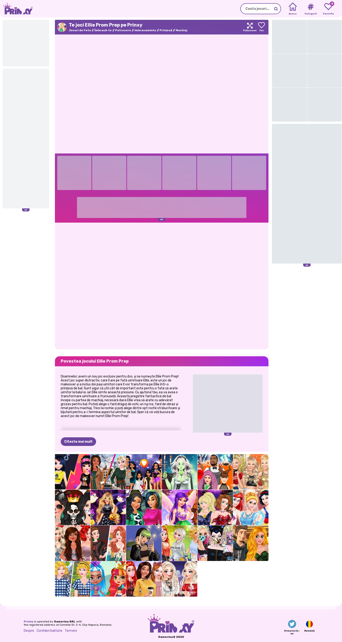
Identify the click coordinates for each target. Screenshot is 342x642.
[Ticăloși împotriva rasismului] (215, 543)
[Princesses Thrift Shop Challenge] (72, 579)
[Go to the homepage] (16, 8)
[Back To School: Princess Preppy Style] (143, 579)
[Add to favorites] (261, 27)
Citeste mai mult (78, 442)
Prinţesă (166, 30)
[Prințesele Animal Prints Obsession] (143, 507)
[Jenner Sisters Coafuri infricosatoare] (215, 471)
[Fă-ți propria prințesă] (250, 507)
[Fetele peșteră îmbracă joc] (108, 579)
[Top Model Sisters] (215, 507)
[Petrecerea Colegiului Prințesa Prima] (179, 543)
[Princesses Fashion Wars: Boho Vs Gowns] (108, 543)
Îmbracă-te (103, 30)
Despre (29, 631)
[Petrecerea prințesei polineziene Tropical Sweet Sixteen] (72, 543)
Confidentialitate (49, 631)
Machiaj (181, 30)
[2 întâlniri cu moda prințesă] (250, 543)
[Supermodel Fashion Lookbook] (250, 471)
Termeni (71, 631)
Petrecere (123, 30)
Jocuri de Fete (80, 30)
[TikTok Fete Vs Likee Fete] (72, 471)
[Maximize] (249, 27)
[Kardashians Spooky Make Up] (72, 507)
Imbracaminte (145, 30)
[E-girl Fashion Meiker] (143, 543)
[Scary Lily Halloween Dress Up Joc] (179, 471)
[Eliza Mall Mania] (179, 579)
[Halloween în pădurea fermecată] (108, 507)
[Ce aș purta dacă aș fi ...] (143, 471)
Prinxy (28, 621)
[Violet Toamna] (179, 507)
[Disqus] (162, 285)
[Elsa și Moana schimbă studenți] (108, 471)
